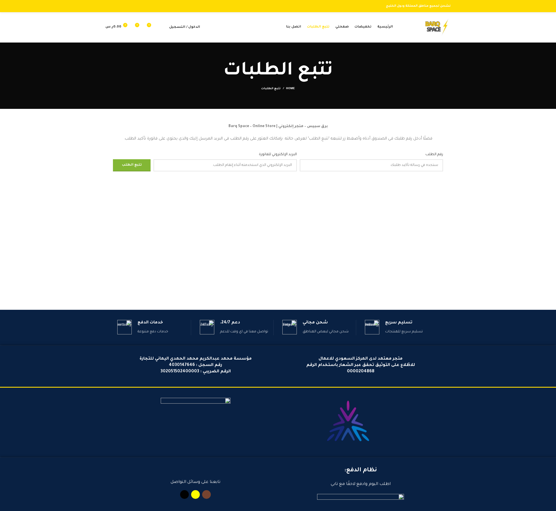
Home (290, 88)
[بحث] (161, 27)
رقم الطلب (434, 155)
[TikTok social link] (108, 6)
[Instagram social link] (122, 6)
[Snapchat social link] (115, 6)
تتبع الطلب (132, 165)
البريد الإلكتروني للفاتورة (278, 155)
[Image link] (347, 423)
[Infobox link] (402, 327)
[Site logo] (437, 27)
